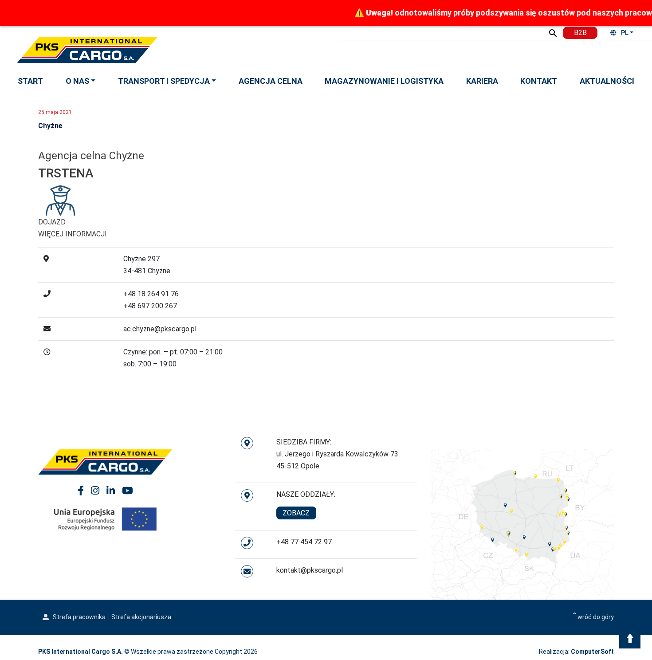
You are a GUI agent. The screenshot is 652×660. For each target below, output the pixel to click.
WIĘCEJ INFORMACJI (72, 234)
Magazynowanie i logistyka (384, 81)
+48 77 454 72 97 (304, 542)
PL (624, 32)
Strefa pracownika (78, 617)
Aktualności (607, 81)
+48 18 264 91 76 (151, 294)
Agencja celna (270, 81)
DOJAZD (52, 222)
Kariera (482, 81)
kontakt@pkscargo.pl (309, 570)
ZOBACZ (296, 513)
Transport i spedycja (164, 81)
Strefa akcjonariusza (141, 617)
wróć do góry (595, 617)
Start (30, 81)
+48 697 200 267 (150, 306)
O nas (77, 81)
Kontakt (538, 81)
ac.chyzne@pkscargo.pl (159, 329)
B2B (580, 32)
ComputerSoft (592, 651)
